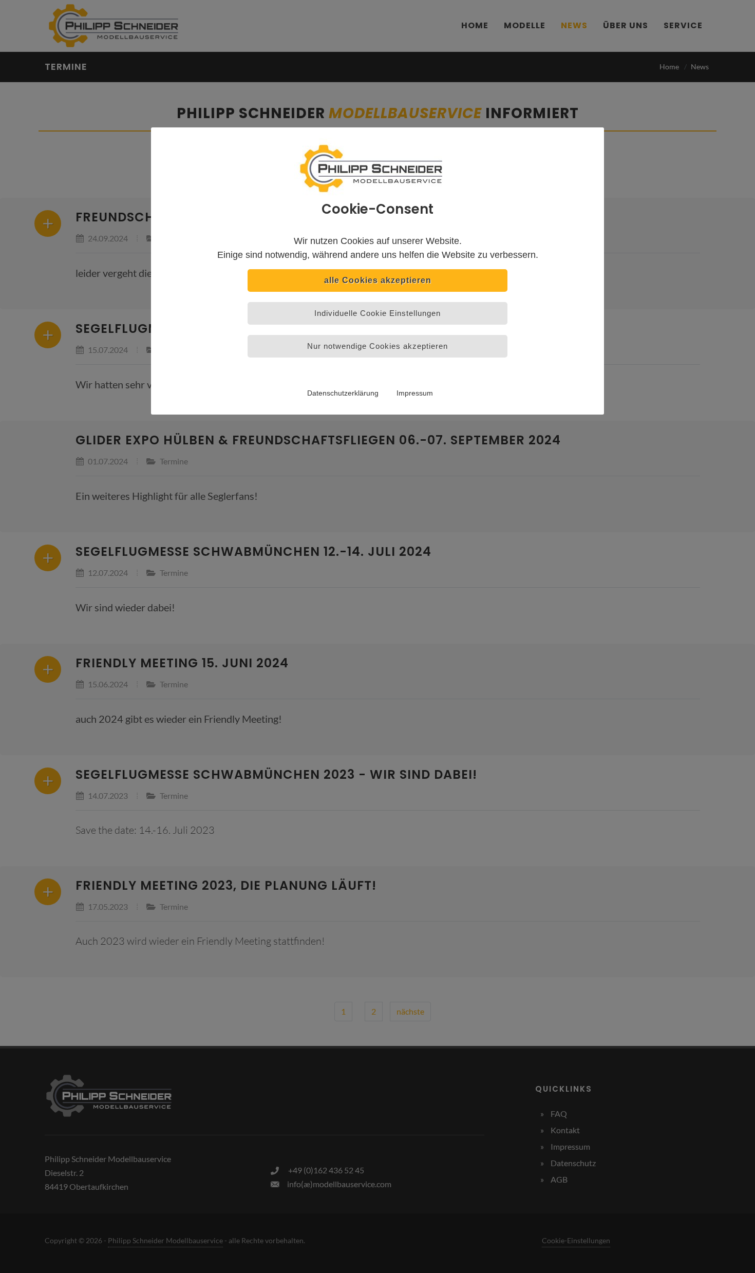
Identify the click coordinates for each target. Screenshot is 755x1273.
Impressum (415, 393)
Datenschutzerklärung (343, 393)
